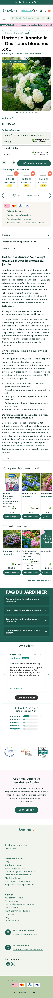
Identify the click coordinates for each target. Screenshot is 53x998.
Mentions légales (13, 878)
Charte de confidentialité (17, 881)
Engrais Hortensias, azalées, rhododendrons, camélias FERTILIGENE (10, 499)
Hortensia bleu (29, 493)
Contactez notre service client (28, 949)
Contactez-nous (13, 865)
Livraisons (9, 914)
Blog (7, 917)
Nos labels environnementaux (19, 904)
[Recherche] (48, 18)
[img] (15, 654)
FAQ (7, 861)
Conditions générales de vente (20, 871)
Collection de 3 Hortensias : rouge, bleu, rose (31, 553)
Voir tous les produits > (39, 581)
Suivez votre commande (25, 934)
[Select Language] (34, 11)
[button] (2, 18)
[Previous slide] (4, 675)
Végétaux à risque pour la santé (20, 884)
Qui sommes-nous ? (15, 898)
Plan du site (10, 848)
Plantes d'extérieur (17, 31)
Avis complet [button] (16, 688)
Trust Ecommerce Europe (17, 911)
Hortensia (8, 33)
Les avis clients (12, 907)
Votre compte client (15, 868)
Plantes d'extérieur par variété (37, 31)
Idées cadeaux (12, 920)
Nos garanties (11, 901)
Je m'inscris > (26, 809)
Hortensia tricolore (12, 551)
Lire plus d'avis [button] (26, 697)
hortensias (26, 296)
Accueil (4, 31)
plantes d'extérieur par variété (26, 445)
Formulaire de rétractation (18, 874)
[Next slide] (49, 675)
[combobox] (30, 18)
